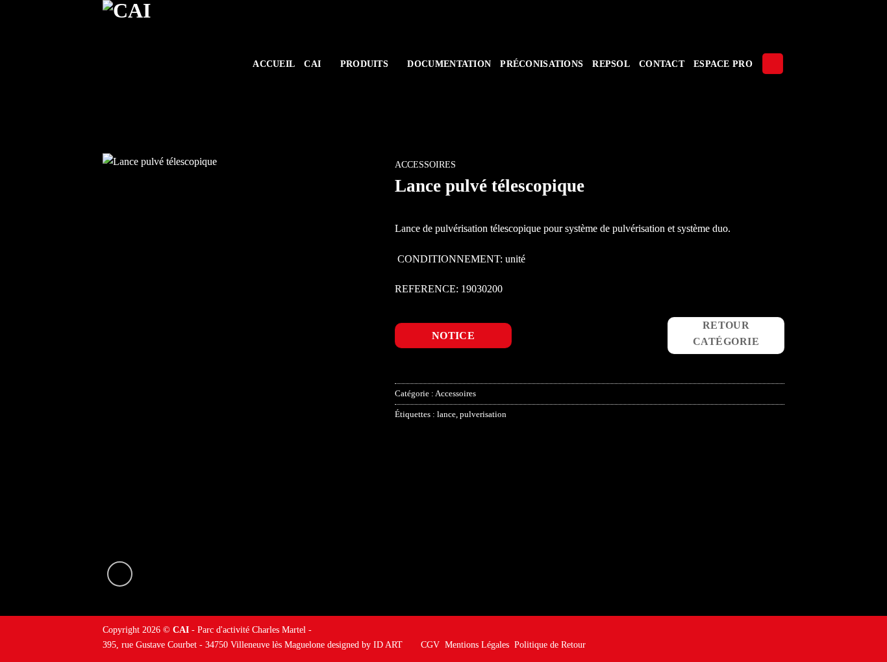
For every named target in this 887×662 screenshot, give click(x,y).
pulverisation (483, 414)
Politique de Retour (550, 644)
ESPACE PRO (723, 63)
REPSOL (611, 63)
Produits (364, 63)
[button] (119, 574)
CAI (312, 63)
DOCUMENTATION (449, 63)
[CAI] (166, 63)
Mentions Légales (477, 644)
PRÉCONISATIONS (541, 63)
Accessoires (425, 165)
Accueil (274, 63)
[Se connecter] (772, 64)
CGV (430, 644)
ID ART (388, 644)
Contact (661, 63)
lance (446, 414)
